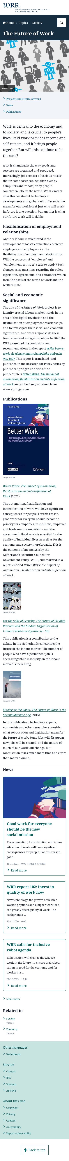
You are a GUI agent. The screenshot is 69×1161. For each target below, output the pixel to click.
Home (10, 23)
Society (37, 23)
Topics (23, 23)
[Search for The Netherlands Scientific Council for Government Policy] (61, 22)
